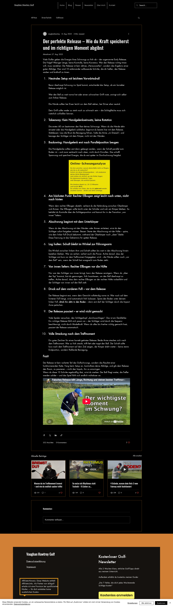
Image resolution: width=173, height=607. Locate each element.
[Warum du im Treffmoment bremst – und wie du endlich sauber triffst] (48, 469)
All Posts (34, 18)
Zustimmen (161, 603)
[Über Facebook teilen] (44, 435)
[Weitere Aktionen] (128, 33)
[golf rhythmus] (87, 469)
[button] (139, 18)
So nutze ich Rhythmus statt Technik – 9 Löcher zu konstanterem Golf (84, 485)
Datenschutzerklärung (35, 561)
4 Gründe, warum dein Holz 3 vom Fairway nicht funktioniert (124, 485)
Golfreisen (59, 18)
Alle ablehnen (146, 603)
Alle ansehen (137, 456)
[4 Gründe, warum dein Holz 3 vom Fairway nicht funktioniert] (125, 469)
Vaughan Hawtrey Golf (40, 554)
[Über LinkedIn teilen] (55, 435)
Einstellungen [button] (133, 603)
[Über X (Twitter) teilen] (50, 435)
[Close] (170, 603)
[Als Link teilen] (61, 435)
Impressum (31, 566)
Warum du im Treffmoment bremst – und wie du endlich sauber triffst (48, 485)
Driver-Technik (46, 18)
